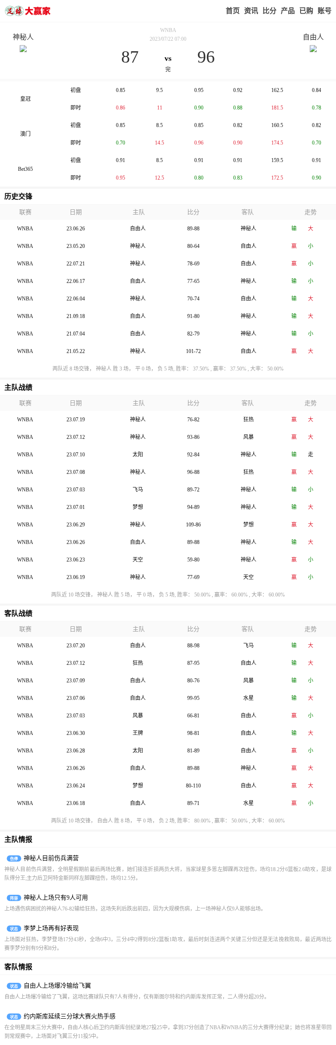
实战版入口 (288, 11)
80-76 (193, 681)
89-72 (193, 490)
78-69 (193, 264)
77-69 (193, 577)
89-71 (193, 803)
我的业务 (306, 11)
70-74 (193, 299)
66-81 (193, 716)
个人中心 (325, 11)
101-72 (193, 351)
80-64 (193, 246)
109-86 (193, 525)
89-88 (193, 229)
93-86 (193, 437)
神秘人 (23, 37)
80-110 (193, 786)
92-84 (193, 455)
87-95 (193, 663)
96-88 (193, 472)
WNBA (168, 30)
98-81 (193, 733)
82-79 (193, 334)
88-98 (193, 646)
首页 (233, 10)
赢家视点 (251, 11)
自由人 (313, 37)
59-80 (193, 560)
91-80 (193, 316)
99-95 (193, 698)
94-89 (193, 507)
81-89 (193, 751)
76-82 (193, 420)
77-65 (193, 281)
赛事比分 (269, 11)
